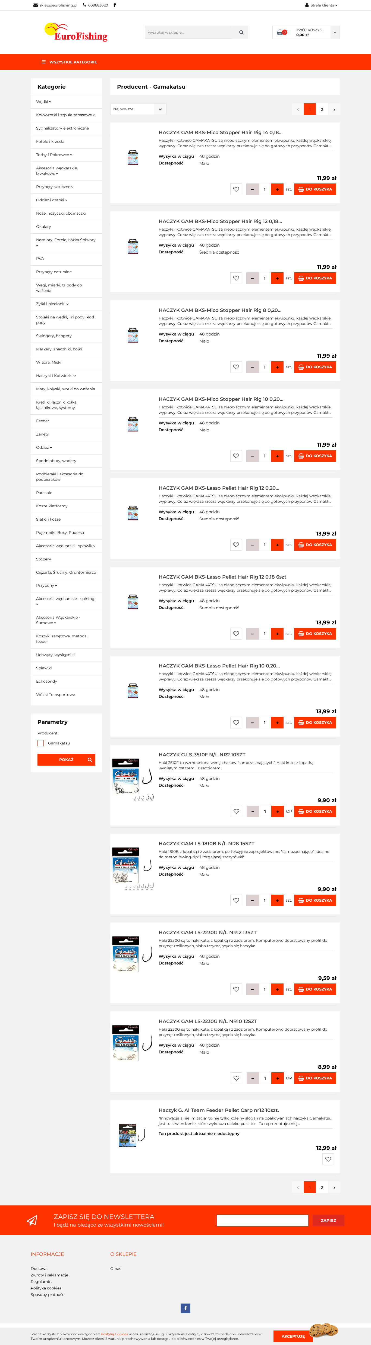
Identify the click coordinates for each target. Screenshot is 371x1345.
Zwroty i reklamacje (49, 1275)
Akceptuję (293, 1336)
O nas (115, 1268)
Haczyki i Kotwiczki (55, 375)
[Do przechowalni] (236, 189)
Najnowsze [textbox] (123, 109)
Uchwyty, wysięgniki (55, 654)
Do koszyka (319, 189)
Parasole (44, 492)
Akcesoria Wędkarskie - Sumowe (58, 620)
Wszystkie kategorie (72, 62)
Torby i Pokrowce (53, 154)
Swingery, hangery (54, 335)
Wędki (42, 101)
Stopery (43, 559)
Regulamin (41, 1281)
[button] (47, 1254)
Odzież (43, 447)
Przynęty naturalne (54, 271)
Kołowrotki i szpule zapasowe (64, 114)
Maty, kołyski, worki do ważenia (65, 388)
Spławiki (44, 668)
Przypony (45, 585)
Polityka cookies (46, 1288)
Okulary (43, 226)
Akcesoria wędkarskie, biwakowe (57, 171)
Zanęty (42, 434)
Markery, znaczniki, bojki (59, 349)
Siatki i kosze (48, 519)
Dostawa (39, 1268)
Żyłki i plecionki (51, 303)
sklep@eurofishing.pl (58, 5)
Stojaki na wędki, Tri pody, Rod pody (65, 320)
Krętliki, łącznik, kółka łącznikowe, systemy (56, 405)
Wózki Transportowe (55, 694)
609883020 (98, 5)
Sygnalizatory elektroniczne (62, 128)
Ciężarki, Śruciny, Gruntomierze (66, 572)
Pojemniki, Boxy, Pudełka (60, 532)
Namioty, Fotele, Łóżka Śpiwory (66, 239)
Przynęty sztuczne (53, 186)
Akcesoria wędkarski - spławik (64, 545)
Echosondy (46, 681)
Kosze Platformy (52, 506)
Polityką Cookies (114, 1334)
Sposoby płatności (48, 1294)
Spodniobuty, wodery (56, 460)
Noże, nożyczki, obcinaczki (61, 213)
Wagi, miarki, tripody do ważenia (59, 288)
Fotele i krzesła (50, 141)
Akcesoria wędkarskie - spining (65, 598)
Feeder (42, 420)
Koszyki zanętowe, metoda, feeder (61, 639)
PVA (40, 258)
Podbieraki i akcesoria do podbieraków (59, 477)
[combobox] (138, 109)
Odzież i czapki (50, 200)
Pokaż (66, 759)
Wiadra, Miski (48, 362)
